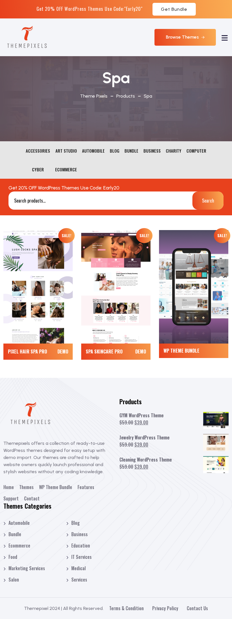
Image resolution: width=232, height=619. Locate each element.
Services (79, 579)
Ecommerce (19, 545)
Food (12, 556)
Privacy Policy (165, 608)
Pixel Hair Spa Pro (27, 351)
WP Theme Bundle (181, 350)
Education (80, 545)
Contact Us (197, 608)
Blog (75, 522)
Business (79, 534)
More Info (38, 283)
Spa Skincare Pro (104, 351)
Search (208, 200)
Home (8, 487)
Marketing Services (26, 568)
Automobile (19, 522)
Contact (32, 498)
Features (86, 487)
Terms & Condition (126, 608)
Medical (78, 568)
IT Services (81, 556)
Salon (13, 579)
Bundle (14, 534)
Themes (26, 487)
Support (11, 498)
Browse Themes (183, 37)
